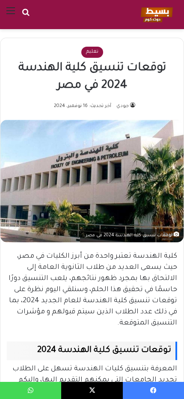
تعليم (92, 52)
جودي (122, 106)
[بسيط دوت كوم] (156, 14)
